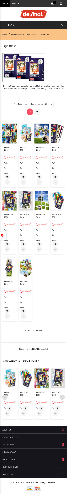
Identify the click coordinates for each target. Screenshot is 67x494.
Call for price (6, 164)
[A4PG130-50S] (58, 133)
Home (4, 34)
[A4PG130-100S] (9, 200)
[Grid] (30, 111)
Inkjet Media (16, 34)
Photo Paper (31, 34)
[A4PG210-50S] (26, 267)
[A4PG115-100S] (26, 133)
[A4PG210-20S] (9, 267)
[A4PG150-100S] (58, 200)
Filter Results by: (20, 104)
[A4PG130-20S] (41, 133)
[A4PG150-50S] (41, 200)
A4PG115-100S (24, 148)
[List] (37, 111)
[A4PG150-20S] (26, 200)
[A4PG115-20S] (9, 133)
